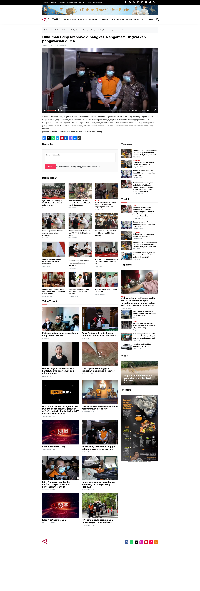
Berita (73, 19)
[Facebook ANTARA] (130, 2)
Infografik (136, 160)
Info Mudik (103, 19)
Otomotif (82, 2)
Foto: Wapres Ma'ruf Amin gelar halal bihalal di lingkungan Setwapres (105, 204)
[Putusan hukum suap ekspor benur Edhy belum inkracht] (60, 319)
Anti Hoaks (106, 553)
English (129, 19)
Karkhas (105, 549)
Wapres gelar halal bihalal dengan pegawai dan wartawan (52, 233)
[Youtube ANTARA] (146, 2)
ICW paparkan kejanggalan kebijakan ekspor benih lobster (98, 369)
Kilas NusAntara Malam (54, 520)
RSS (132, 575)
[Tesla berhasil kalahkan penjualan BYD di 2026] (126, 347)
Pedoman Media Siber (140, 571)
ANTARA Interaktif (109, 556)
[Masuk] (126, 2)
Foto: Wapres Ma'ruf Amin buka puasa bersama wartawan (79, 263)
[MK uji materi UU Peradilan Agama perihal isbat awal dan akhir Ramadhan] (126, 314)
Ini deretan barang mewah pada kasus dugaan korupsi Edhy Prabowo (98, 484)
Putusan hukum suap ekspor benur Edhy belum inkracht (60, 334)
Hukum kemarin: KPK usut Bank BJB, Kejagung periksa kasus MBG (144, 173)
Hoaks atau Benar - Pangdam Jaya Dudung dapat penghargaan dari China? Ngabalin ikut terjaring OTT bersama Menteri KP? (60, 410)
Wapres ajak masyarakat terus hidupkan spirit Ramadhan (51, 261)
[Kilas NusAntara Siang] (60, 432)
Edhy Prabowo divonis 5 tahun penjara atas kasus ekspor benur (99, 334)
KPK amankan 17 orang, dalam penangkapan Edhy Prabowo (97, 521)
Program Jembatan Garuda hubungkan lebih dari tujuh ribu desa (137, 378)
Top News (62, 2)
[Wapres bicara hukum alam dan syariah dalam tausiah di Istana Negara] (53, 279)
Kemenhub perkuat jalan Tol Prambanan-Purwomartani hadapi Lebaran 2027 (144, 255)
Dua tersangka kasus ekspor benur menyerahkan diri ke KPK (100, 407)
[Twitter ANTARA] (138, 2)
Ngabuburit (83, 19)
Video (59, 30)
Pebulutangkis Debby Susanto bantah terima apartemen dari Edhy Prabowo (58, 371)
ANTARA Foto (97, 2)
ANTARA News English (140, 549)
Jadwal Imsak (77, 575)
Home (66, 19)
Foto (143, 19)
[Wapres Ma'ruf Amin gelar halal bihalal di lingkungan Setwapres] (106, 191)
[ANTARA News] (51, 19)
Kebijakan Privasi (138, 560)
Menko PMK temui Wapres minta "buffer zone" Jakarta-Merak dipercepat (80, 203)
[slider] (51, 110)
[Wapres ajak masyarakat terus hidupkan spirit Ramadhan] (53, 249)
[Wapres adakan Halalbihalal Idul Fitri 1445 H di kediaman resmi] (80, 221)
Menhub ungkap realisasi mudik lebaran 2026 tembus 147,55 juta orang (144, 326)
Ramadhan (49, 30)
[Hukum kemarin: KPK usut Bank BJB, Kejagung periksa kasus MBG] (126, 174)
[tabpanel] (139, 373)
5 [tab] (146, 387)
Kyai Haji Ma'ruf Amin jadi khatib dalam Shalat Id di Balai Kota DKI (52, 203)
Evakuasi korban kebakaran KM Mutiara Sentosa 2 (137, 456)
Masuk (133, 553)
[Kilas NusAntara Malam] (60, 505)
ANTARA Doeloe (108, 564)
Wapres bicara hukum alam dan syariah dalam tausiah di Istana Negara (53, 291)
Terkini (45, 2)
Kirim (50, 167)
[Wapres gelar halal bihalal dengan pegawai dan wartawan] (53, 221)
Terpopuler (53, 2)
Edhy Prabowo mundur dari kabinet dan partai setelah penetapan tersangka (56, 484)
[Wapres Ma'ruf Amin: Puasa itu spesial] (106, 279)
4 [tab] (143, 387)
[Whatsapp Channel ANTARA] (134, 2)
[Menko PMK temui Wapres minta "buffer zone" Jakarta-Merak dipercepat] (80, 191)
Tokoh (112, 19)
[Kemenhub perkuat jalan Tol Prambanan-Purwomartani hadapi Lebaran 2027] (126, 256)
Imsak (136, 19)
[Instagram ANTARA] (142, 2)
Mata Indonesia (108, 560)
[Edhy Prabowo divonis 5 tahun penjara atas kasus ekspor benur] (100, 319)
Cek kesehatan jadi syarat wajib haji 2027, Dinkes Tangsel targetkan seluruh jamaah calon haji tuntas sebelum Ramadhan (143, 187)
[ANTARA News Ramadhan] (53, 541)
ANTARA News (72, 2)
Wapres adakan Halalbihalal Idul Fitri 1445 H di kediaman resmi (80, 233)
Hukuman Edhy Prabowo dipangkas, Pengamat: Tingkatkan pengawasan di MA (93, 30)
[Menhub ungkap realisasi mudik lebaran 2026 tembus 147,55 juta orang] (126, 325)
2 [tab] (136, 387)
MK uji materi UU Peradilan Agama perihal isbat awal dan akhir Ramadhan (144, 313)
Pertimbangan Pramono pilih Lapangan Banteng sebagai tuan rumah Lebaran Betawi (144, 336)
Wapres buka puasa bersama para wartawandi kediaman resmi (106, 261)
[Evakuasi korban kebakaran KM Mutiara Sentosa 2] (126, 164)
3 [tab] (140, 387)
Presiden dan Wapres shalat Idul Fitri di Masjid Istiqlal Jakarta (106, 233)
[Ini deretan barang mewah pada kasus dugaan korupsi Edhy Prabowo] (100, 468)
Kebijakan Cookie (138, 564)
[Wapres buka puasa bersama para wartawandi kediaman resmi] (106, 249)
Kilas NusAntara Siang (53, 446)
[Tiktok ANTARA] (150, 2)
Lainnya (150, 19)
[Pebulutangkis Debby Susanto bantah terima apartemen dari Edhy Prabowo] (60, 354)
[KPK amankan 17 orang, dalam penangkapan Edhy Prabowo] (100, 505)
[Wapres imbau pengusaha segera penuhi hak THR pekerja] (80, 279)
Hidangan (93, 19)
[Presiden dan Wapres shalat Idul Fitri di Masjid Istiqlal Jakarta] (106, 221)
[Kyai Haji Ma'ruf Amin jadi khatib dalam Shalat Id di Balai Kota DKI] (53, 191)
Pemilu (89, 2)
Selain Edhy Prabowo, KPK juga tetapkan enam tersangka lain (98, 447)
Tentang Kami (136, 567)
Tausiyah (120, 19)
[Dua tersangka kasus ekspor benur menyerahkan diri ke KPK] (100, 392)
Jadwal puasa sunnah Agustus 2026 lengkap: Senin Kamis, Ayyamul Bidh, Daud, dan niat (145, 153)
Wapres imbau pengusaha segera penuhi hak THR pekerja (79, 291)
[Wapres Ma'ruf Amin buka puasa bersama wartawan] (80, 249)
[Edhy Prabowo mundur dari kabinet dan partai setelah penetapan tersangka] (60, 468)
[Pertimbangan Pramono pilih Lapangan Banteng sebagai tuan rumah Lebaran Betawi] (126, 337)
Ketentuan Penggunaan (141, 556)
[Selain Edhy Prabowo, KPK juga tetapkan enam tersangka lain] (100, 432)
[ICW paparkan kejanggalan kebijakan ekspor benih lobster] (100, 354)
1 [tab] (133, 387)
